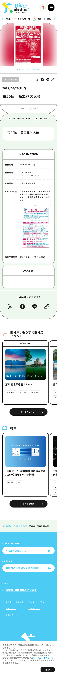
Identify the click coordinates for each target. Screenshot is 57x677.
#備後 (34, 109)
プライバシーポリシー (42, 657)
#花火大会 (24, 109)
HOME (22, 69)
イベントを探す (34, 69)
